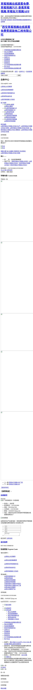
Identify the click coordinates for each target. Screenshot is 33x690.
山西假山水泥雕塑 (6, 86)
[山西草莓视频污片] (10, 108)
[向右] (3, 148)
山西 (13, 644)
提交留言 (3, 538)
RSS (24, 642)
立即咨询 (9, 170)
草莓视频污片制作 (13, 619)
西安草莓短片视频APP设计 (18, 165)
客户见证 (7, 66)
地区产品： (7, 161)
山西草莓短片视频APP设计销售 (10, 153)
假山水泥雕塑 (8, 51)
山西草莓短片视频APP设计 (12, 583)
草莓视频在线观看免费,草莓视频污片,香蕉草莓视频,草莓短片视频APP (15, 7)
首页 (16, 71)
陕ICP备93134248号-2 (16, 642)
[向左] (3, 146)
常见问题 (3, 20)
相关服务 (3, 124)
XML (28, 642)
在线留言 (9, 20)
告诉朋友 (23, 151)
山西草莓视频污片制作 (8, 99)
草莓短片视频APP (14, 484)
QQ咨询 (3, 667)
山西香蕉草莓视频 (9, 117)
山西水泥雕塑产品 (9, 589)
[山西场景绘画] (9, 112)
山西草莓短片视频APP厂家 (12, 585)
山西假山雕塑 (8, 106)
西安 (19, 644)
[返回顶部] (7, 604)
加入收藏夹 (10, 151)
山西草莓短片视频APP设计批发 (19, 128)
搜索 (19, 75)
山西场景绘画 (8, 113)
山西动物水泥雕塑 (9, 587)
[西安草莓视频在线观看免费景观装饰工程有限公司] (16, 34)
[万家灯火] (7, 657)
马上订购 (3, 170)
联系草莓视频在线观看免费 (21, 20)
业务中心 (7, 57)
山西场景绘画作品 (6, 96)
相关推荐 (4, 542)
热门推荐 (3, 102)
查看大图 (3, 151)
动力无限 (24, 655)
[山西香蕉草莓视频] (10, 115)
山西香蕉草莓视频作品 (8, 93)
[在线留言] (7, 608)
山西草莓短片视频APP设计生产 (10, 126)
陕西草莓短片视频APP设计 (20, 161)
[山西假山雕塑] (9, 104)
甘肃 (16, 644)
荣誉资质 (7, 61)
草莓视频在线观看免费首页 (12, 50)
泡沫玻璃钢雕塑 (9, 53)
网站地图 (3, 688)
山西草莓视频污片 (9, 110)
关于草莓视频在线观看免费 (12, 64)
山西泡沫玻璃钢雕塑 (7, 89)
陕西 (10, 644)
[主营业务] (7, 610)
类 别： (7, 159)
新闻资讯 (7, 63)
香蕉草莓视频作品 (9, 55)
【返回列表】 (5, 487)
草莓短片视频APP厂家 (16, 482)
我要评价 (17, 151)
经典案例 (7, 59)
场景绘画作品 (12, 617)
